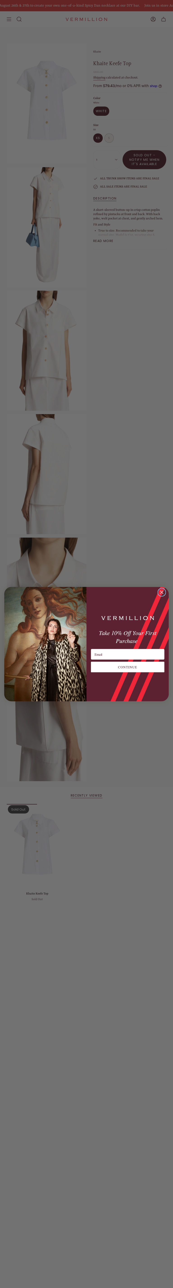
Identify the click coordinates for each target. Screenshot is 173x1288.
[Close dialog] (162, 592)
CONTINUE (127, 666)
